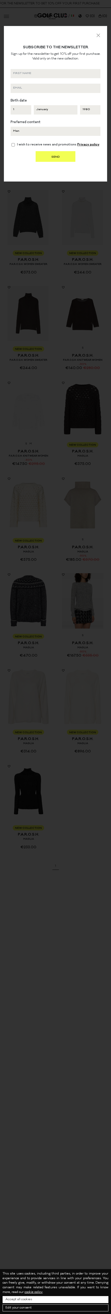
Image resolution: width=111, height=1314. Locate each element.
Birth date (19, 100)
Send (55, 157)
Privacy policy (88, 144)
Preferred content (26, 122)
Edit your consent (18, 1307)
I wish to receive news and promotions (58, 145)
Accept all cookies (18, 1299)
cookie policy (34, 1292)
